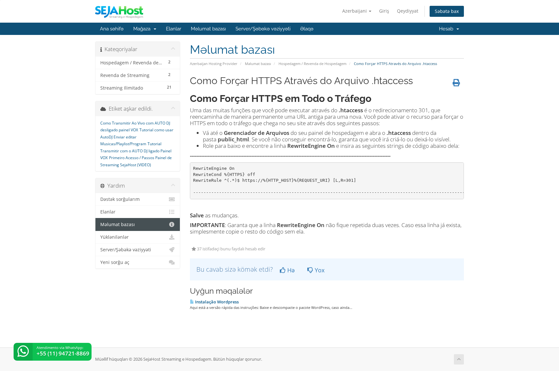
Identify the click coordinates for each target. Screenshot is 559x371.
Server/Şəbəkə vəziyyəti (263, 29)
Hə (290, 270)
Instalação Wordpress (216, 302)
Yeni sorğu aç (114, 262)
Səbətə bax (447, 11)
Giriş (384, 11)
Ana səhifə (112, 29)
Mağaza (143, 29)
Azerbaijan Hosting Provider (213, 63)
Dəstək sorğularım (120, 199)
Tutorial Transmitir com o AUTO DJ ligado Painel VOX (135, 150)
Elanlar (173, 29)
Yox (318, 270)
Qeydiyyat (407, 11)
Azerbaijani (355, 11)
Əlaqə (306, 29)
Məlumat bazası (208, 29)
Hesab (447, 29)
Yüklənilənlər (114, 237)
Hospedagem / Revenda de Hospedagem (312, 63)
